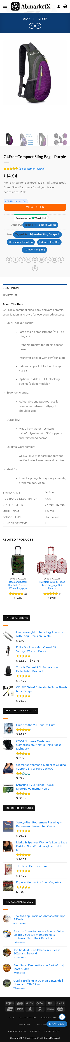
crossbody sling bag (21, 242)
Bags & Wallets (47, 225)
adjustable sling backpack (45, 234)
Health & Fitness (28, 1018)
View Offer (35, 207)
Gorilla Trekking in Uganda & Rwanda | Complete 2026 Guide (38, 982)
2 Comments (24, 942)
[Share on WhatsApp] (9, 260)
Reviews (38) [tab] (10, 295)
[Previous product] (38, 26)
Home (12, 1018)
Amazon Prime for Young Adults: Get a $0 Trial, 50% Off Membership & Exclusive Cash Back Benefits (38, 935)
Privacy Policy (52, 1031)
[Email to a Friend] (35, 260)
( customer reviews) (32, 168)
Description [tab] (11, 287)
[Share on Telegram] (35, 268)
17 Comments (22, 957)
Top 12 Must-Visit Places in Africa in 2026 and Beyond (36, 952)
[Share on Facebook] (15, 260)
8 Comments (24, 973)
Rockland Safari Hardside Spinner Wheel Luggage (18, 585)
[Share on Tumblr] (61, 260)
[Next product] (31, 26)
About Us (35, 1031)
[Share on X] (22, 260)
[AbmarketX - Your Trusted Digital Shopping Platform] (31, 6)
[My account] (59, 6)
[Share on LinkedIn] (54, 260)
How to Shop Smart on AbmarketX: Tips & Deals (39, 918)
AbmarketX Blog (17, 1031)
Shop (42, 19)
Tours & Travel (25, 1025)
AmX (27, 19)
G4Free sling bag (49, 242)
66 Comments (25, 923)
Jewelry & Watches (51, 1018)
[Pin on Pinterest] (42, 260)
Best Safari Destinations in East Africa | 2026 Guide (38, 967)
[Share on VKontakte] (48, 260)
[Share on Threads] (28, 260)
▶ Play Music (56, 1024)
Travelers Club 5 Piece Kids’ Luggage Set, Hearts (52, 585)
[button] (5, 6)
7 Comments (23, 988)
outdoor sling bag (34, 249)
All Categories (45, 1025)
